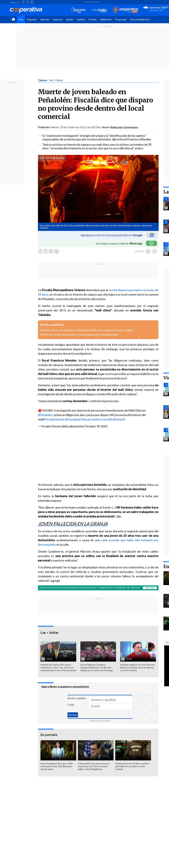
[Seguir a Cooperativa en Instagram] (31, 2)
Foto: (43, 158)
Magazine (32, 19)
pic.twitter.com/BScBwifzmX (106, 419)
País (21, 19)
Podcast (92, 19)
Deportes (45, 19)
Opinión (81, 19)
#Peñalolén (45, 415)
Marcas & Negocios (140, 19)
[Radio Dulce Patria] (78, 10)
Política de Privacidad (100, 720)
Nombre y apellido (77, 698)
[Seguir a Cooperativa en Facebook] (23, 2)
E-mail (71, 704)
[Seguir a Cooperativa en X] (27, 2)
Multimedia (105, 19)
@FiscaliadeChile (76, 419)
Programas (121, 19)
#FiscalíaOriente (54, 419)
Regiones (58, 19)
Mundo (69, 19)
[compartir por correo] (148, 251)
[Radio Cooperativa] (125, 10)
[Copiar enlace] (154, 251)
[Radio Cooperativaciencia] (99, 10)
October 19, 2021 (96, 426)
